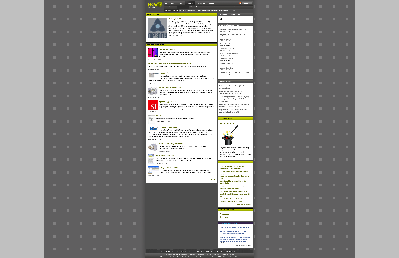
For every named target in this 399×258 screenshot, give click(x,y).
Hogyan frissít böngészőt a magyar (232, 186)
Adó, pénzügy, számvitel (171, 10)
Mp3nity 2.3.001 (174, 19)
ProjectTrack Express (169, 168)
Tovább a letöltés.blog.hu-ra (244, 204)
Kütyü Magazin (169, 251)
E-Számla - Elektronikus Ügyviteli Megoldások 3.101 (169, 63)
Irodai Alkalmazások (182, 7)
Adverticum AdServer (175, 256)
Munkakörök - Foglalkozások (171, 144)
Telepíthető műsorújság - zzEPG (231, 201)
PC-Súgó (196, 251)
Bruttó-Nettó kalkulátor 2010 (170, 87)
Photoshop (224, 214)
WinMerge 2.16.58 (226, 58)
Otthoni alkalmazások (242, 7)
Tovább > (211, 179)
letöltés (190, 3)
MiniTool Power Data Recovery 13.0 (233, 29)
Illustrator (224, 217)
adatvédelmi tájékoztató (228, 254)
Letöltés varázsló (227, 123)
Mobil (199, 10)
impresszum (184, 254)
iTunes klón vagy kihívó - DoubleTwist (233, 191)
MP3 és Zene (197, 7)
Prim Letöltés (155, 6)
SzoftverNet (209, 251)
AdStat (202, 251)
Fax (180, 10)
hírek (180, 3)
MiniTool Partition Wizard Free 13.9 (232, 34)
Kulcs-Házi (165, 73)
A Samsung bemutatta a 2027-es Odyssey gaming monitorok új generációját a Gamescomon (234, 99)
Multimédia (205, 7)
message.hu (178, 251)
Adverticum (160, 251)
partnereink (201, 254)
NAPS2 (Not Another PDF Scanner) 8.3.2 (234, 73)
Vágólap (233, 10)
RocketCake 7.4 (225, 44)
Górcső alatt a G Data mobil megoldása (234, 171)
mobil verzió (216, 254)
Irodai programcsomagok (189, 10)
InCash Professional (169, 127)
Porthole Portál (218, 251)
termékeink (192, 254)
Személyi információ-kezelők (210, 10)
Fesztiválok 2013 (237, 251)
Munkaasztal (212, 7)
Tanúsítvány (227, 251)
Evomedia (202, 256)
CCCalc (159, 116)
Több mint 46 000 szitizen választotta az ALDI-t (235, 227)
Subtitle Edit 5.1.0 (226, 63)
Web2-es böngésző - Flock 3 (230, 188)
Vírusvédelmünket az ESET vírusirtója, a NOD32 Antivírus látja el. (223, 256)
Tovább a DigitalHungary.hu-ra (243, 245)
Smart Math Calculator (165, 156)
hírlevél (211, 3)
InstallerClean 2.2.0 (227, 68)
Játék (190, 7)
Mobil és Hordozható (229, 7)
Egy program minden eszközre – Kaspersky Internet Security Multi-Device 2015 (234, 176)
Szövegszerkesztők (224, 10)
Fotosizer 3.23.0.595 (227, 49)
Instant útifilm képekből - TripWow (232, 199)
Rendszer (219, 7)
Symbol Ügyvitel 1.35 (167, 102)
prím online (169, 3)
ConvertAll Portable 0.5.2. (169, 49)
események (201, 3)
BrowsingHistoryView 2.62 (229, 53)
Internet (174, 7)
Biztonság (167, 7)
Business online (187, 251)
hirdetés (209, 254)
